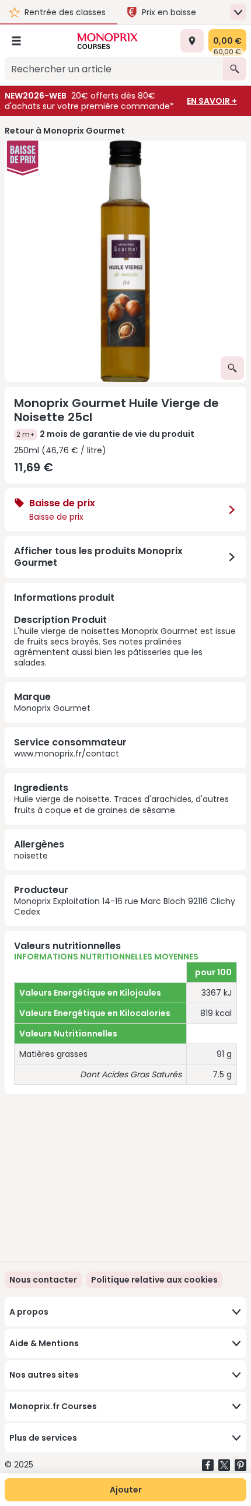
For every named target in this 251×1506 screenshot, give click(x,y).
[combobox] (114, 69)
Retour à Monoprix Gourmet (65, 130)
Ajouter (126, 1490)
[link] (154, 1280)
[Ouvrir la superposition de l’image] (232, 368)
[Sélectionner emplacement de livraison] (192, 40)
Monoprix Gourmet (52, 708)
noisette (31, 855)
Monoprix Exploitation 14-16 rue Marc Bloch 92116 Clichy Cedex (124, 906)
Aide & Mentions (44, 1343)
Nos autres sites (44, 1375)
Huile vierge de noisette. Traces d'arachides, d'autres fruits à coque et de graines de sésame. (121, 804)
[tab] (125, 261)
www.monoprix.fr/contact (66, 753)
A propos (28, 1312)
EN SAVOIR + (212, 101)
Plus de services (43, 1438)
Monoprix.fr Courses (53, 1406)
